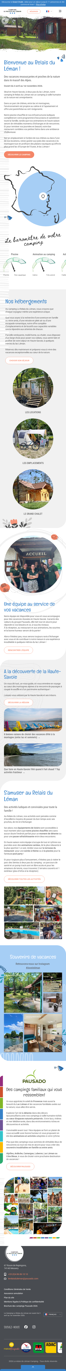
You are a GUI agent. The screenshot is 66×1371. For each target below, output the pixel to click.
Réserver (34, 12)
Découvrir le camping (19, 154)
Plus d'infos (41, 4)
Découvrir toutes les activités (24, 879)
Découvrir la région (18, 702)
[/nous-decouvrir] (33, 195)
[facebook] (26, 1327)
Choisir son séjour (19, 360)
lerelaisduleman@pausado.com (23, 1278)
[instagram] (34, 1327)
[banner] (12, 11)
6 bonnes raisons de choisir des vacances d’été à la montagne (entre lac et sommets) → (29, 736)
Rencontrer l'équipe (18, 650)
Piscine (14, 254)
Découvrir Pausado (20, 1166)
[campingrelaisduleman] (52, 982)
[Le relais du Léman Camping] (14, 1252)
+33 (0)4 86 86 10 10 (18, 1274)
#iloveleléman (33, 967)
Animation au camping (44, 254)
